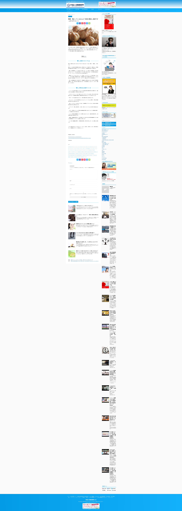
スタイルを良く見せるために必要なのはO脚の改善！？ (85, 232)
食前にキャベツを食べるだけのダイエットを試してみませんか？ (87, 250)
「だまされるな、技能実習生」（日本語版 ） (113, 362)
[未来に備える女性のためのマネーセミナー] (107, 6)
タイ (69, 148)
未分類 (103, 154)
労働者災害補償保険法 (72, 153)
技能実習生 (104, 138)
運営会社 (87, 497)
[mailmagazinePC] (109, 106)
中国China (90, 150)
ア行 (72, 146)
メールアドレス (72, 184)
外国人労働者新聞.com (91, 499)
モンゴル (77, 150)
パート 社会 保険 (86, 148)
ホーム (68, 496)
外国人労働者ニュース (70, 9)
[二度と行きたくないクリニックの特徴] (109, 179)
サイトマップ (72, 497)
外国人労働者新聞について (92, 497)
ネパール (76, 148)
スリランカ (95, 146)
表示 (85, 56)
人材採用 (103, 133)
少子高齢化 (83, 155)
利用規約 (83, 497)
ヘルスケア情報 (104, 158)
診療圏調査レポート (105, 134)
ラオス (80, 150)
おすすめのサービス (69, 11)
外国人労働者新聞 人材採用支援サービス (113, 253)
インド (75, 146)
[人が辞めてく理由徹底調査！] (109, 93)
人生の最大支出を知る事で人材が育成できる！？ (113, 239)
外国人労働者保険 (90, 153)
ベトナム (95, 148)
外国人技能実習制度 (85, 9)
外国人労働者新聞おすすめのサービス (102, 497)
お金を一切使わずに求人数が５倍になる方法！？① (113, 348)
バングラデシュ (81, 148)
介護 (93, 150)
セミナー (103, 155)
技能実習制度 (104, 137)
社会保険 (92, 9)
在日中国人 (81, 153)
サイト (71, 188)
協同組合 (77, 153)
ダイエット (72, 148)
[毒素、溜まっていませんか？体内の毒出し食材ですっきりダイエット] (87, 23)
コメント (71, 169)
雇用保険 (103, 151)
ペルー (70, 150)
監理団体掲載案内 (107, 9)
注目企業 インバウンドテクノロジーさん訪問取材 (113, 213)
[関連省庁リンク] (109, 489)
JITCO (69, 146)
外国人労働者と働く (105, 130)
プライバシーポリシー (78, 497)
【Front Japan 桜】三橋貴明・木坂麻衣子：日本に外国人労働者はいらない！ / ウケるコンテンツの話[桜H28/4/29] (113, 453)
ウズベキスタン (84, 146)
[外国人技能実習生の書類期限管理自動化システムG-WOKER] (109, 70)
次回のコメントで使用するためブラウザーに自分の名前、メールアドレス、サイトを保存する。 (83, 194)
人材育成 (103, 145)
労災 (102, 150)
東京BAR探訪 (104, 159)
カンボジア (88, 146)
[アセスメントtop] (109, 116)
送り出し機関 (104, 153)
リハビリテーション (85, 150)
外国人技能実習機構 (78, 155)
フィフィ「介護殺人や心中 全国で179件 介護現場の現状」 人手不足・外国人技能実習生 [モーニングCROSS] (113, 401)
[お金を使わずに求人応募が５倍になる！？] (109, 46)
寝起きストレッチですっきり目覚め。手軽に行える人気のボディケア (82, 259)
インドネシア (78, 146)
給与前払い (91, 155)
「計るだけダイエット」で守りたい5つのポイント (84, 205)
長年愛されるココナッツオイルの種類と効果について (85, 223)
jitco (102, 135)
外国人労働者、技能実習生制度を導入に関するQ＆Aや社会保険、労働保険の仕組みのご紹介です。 (91, 501)
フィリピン (91, 148)
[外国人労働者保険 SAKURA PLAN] (109, 166)
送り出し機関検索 (92, 496)
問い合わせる (100, 9)
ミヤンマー (73, 150)
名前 (71, 180)
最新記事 (111, 186)
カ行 (91, 146)
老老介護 (95, 155)
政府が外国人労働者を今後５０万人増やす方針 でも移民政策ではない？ (113, 419)
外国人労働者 (77, 9)
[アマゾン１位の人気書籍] (109, 22)
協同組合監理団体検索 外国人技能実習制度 (82, 496)
